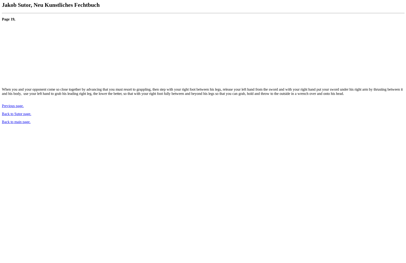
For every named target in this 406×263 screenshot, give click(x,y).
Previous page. (13, 106)
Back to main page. (16, 122)
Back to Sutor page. (16, 114)
